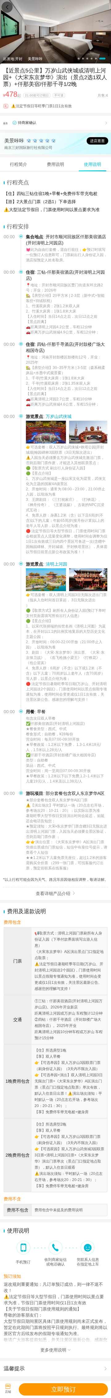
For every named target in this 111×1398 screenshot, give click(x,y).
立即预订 (63, 1389)
